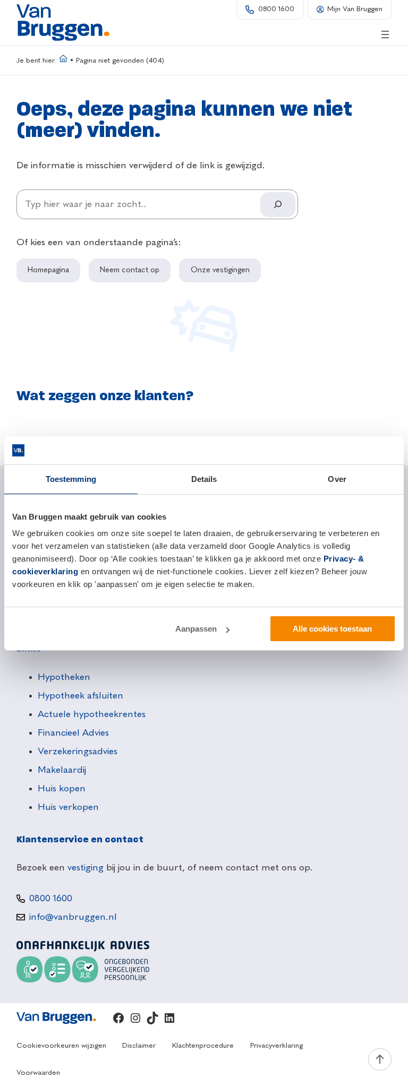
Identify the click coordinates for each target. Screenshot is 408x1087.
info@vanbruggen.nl (73, 917)
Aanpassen (196, 628)
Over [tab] (337, 479)
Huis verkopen (68, 807)
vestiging (85, 868)
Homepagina (48, 270)
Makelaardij (62, 770)
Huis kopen (62, 788)
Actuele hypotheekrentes (92, 714)
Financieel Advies (73, 733)
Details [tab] (204, 479)
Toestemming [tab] (71, 479)
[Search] (277, 204)
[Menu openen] (385, 34)
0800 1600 (276, 9)
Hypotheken (64, 677)
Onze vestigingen (220, 270)
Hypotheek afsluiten (80, 696)
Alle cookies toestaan (332, 628)
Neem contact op (129, 270)
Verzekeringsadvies (77, 751)
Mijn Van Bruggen (354, 9)
